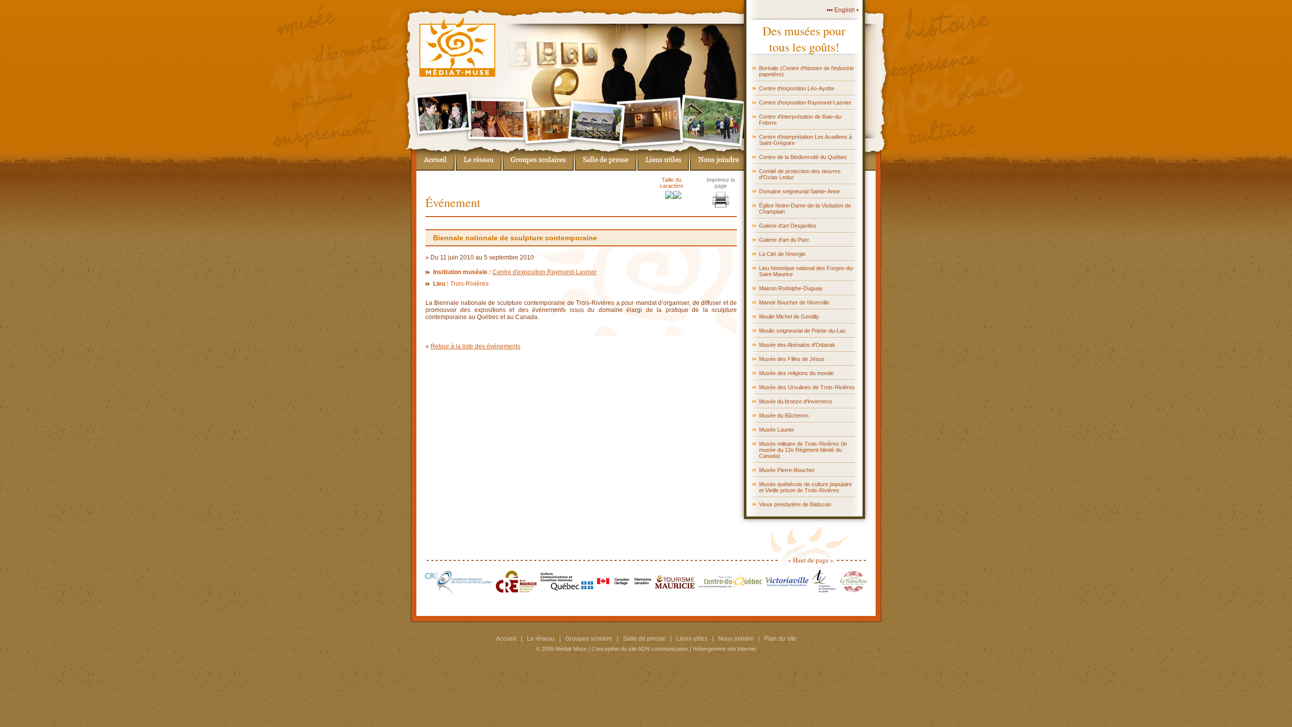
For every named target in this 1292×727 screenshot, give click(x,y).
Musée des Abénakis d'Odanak (797, 345)
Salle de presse (644, 638)
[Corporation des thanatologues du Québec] (824, 592)
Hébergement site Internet (724, 649)
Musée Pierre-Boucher (787, 470)
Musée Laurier (776, 430)
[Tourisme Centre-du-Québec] (730, 592)
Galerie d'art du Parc (784, 240)
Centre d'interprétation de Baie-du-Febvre (801, 120)
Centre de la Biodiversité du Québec (803, 157)
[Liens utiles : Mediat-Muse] (663, 158)
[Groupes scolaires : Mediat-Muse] (538, 158)
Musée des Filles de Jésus (792, 359)
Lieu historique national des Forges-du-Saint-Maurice (806, 271)
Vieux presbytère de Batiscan (795, 504)
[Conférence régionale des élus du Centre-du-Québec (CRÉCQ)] (458, 592)
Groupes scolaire (588, 638)
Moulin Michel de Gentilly (789, 317)
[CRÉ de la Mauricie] (516, 592)
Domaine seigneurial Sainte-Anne (799, 191)
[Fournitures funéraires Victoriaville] (787, 592)
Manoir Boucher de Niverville (794, 302)
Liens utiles (692, 638)
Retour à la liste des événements (475, 346)
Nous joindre (735, 638)
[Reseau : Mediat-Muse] (478, 158)
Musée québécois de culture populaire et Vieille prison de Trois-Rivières (805, 487)
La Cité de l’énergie (782, 254)
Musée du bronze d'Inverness (795, 401)
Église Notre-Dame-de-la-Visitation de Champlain (805, 208)
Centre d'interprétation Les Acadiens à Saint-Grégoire (805, 140)
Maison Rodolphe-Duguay (791, 288)
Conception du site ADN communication (639, 649)
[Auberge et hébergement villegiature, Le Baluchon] (853, 592)
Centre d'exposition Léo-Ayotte (796, 88)
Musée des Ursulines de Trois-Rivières (807, 387)
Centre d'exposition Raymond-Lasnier (805, 102)
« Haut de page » (811, 559)
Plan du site (780, 638)
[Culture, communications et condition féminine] (567, 592)
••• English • (842, 10)
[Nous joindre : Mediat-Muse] (716, 158)
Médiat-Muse (571, 649)
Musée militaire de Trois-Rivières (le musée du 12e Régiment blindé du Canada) (803, 450)
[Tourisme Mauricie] (675, 592)
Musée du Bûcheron (784, 415)
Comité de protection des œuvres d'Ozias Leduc (800, 174)
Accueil (506, 638)
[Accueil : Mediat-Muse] (435, 158)
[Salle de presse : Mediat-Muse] (605, 158)
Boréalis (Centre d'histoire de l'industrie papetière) (806, 71)
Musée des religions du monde (796, 373)
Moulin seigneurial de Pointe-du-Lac (802, 331)
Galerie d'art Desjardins (788, 226)
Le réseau (541, 638)
